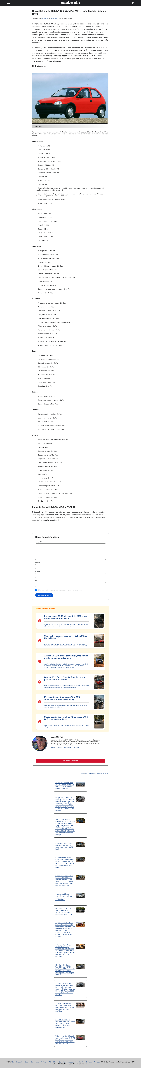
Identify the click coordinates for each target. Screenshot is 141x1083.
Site (36, 581)
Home (82, 773)
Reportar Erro (92, 773)
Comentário (38, 542)
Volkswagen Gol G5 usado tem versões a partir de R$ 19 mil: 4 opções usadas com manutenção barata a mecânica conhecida (65, 1040)
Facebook (70, 1062)
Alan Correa (45, 18)
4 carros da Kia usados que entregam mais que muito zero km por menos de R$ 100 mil (64, 897)
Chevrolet (54, 18)
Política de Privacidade (49, 1062)
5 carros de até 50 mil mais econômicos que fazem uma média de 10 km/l (64, 846)
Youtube (97, 1062)
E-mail (37, 571)
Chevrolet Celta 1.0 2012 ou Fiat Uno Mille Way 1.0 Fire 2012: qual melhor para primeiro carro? (64, 785)
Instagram (67, 748)
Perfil (53, 748)
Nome (37, 562)
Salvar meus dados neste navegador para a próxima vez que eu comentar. (60, 590)
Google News (87, 1062)
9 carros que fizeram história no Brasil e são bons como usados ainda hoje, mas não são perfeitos (64, 1007)
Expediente (35, 1062)
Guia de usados (17, 1062)
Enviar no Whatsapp (70, 761)
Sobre (86, 773)
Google (78, 1062)
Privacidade (100, 773)
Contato (60, 748)
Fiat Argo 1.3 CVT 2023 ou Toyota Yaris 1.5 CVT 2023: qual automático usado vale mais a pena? (65, 911)
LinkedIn (76, 748)
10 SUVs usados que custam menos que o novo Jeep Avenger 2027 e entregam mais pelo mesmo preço (65, 1023)
